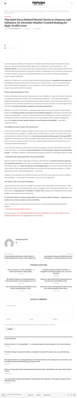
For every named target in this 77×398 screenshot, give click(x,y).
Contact (38, 395)
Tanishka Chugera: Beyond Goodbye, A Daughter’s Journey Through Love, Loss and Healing (56, 271)
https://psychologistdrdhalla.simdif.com (18, 209)
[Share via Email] (35, 34)
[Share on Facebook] (22, 34)
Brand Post (7, 16)
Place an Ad (47, 395)
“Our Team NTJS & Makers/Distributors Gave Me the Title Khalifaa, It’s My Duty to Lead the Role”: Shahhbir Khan (37, 380)
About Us (30, 395)
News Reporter (16, 28)
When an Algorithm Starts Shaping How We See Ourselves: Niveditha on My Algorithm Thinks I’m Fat (38, 370)
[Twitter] (71, 395)
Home (6, 11)
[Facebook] (68, 395)
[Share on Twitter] (26, 34)
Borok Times (39, 215)
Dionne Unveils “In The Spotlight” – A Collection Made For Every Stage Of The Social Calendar (37, 344)
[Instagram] (74, 395)
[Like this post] (17, 34)
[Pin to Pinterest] (31, 34)
